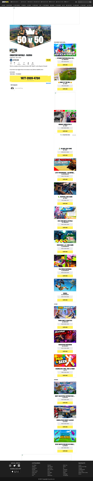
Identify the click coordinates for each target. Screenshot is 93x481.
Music (49, 471)
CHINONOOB (65, 59)
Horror (52, 5)
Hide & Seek (35, 5)
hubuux (66, 445)
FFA (33, 475)
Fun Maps (50, 472)
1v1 (64, 5)
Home (4, 5)
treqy (66, 125)
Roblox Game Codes (83, 472)
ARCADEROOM (66, 174)
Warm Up (65, 465)
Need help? (48, 83)
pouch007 (66, 346)
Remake (19, 74)
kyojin (65, 421)
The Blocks (65, 475)
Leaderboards (81, 469)
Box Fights (69, 5)
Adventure (50, 475)
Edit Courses (17, 5)
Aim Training (46, 5)
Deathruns (10, 5)
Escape (29, 5)
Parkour (24, 5)
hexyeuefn (66, 322)
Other (13, 74)
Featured (65, 469)
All (63, 468)
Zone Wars (59, 5)
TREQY (66, 83)
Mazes (49, 474)
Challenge (65, 474)
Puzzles (90, 5)
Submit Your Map (82, 466)
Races (64, 466)
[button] (67, 2)
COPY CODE (65, 64)
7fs (66, 370)
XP (40, 5)
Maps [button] (15, 1)
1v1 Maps (34, 465)
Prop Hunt (83, 5)
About (79, 474)
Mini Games (76, 5)
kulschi (66, 397)
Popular (80, 468)
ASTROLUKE (16, 60)
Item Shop (80, 471)
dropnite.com (51, 479)
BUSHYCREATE (66, 294)
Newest (49, 465)
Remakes (65, 471)
